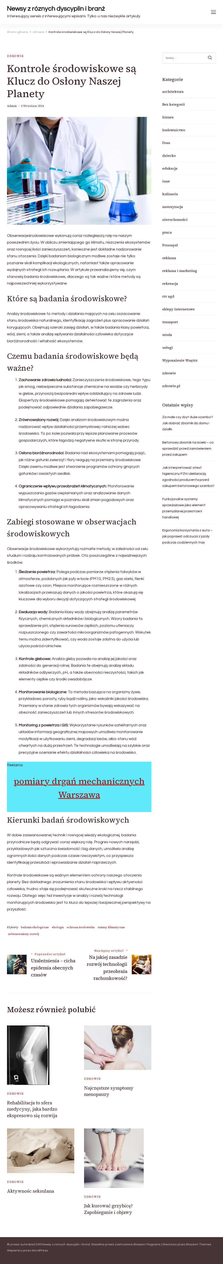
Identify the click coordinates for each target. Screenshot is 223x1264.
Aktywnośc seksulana (30, 1191)
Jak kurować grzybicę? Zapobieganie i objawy (108, 1209)
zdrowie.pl (171, 385)
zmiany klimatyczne (111, 927)
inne (166, 181)
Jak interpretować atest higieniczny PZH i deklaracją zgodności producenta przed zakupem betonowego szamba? (188, 477)
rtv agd (168, 296)
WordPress (40, 1250)
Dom (166, 142)
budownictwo (173, 130)
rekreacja (170, 283)
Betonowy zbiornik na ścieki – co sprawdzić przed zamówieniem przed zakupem (188, 448)
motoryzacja (172, 206)
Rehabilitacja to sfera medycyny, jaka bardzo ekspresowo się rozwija (32, 1109)
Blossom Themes (198, 1244)
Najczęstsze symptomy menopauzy (108, 1091)
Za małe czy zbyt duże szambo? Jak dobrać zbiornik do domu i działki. (187, 423)
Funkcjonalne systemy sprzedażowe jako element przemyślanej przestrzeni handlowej (184, 508)
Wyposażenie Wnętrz (180, 360)
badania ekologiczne (35, 927)
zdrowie (15, 56)
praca (167, 232)
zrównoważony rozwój (23, 934)
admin (12, 106)
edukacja (169, 168)
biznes (168, 117)
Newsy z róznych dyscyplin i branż (56, 8)
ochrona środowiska (81, 927)
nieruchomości (175, 219)
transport (170, 321)
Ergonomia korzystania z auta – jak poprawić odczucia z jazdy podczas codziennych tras (187, 536)
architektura (173, 91)
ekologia (58, 927)
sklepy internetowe (178, 309)
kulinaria (170, 194)
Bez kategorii (173, 104)
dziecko (169, 155)
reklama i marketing (179, 270)
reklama (169, 257)
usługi (167, 347)
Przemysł (170, 245)
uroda (167, 334)
